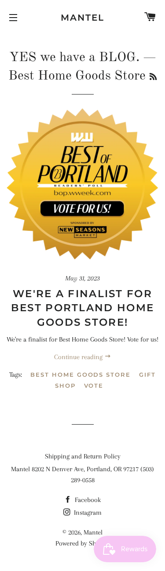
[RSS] (153, 77)
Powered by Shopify (82, 543)
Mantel (82, 17)
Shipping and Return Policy (83, 456)
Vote (94, 385)
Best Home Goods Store (80, 374)
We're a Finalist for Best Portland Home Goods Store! (82, 307)
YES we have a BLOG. (74, 57)
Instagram (87, 512)
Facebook (87, 500)
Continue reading (79, 357)
